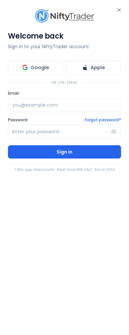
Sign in (64, 152)
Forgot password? (103, 120)
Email (13, 93)
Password (17, 120)
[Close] (119, 10)
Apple (98, 67)
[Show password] (113, 131)
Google (40, 67)
